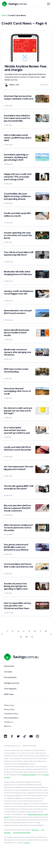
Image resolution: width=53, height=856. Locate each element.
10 (26, 636)
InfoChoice (35, 830)
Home (4, 15)
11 (32, 636)
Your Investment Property (22, 833)
